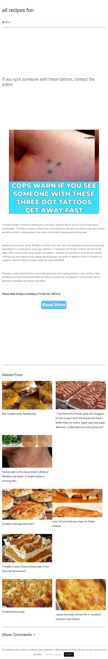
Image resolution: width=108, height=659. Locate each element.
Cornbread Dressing (13, 611)
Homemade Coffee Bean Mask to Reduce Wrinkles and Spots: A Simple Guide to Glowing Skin (25, 476)
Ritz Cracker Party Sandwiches (19, 413)
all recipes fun (17, 10)
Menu (8, 22)
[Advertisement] (54, 52)
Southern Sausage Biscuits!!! (18, 523)
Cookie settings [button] (53, 654)
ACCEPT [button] (69, 654)
